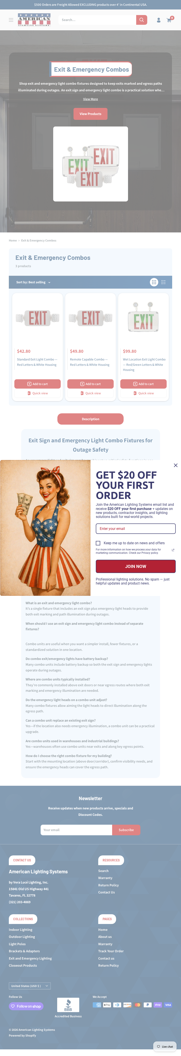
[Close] (175, 465)
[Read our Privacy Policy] (173, 550)
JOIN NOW (135, 566)
